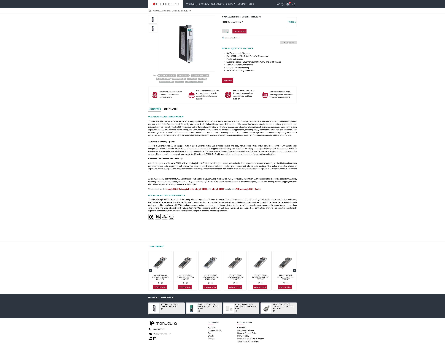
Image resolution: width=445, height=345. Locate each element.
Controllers (202, 79)
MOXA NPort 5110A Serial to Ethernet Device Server (287, 305)
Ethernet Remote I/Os (166, 82)
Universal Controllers (178, 79)
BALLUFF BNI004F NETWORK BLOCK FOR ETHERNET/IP (235, 277)
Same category (156, 246)
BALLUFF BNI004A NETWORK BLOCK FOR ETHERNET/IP (210, 277)
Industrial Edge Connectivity (166, 75)
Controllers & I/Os (183, 75)
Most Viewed (153, 298)
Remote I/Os (179, 82)
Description (155, 109)
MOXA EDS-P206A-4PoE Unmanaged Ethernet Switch (250, 306)
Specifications (171, 109)
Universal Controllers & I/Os (200, 75)
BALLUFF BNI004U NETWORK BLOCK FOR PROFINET (160, 277)
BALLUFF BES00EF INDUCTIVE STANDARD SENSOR (175, 306)
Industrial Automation (163, 79)
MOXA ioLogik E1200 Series (194, 82)
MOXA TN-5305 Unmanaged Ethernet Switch (210, 306)
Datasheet (290, 42)
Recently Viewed (168, 298)
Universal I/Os (192, 79)
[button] (227, 80)
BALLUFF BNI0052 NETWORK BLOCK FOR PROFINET (185, 277)
